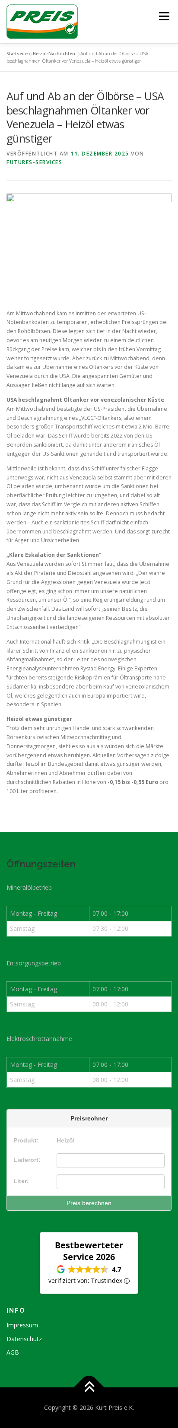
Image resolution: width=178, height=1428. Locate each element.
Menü (163, 16)
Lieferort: (27, 1159)
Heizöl (66, 1140)
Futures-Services (34, 162)
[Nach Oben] (89, 1387)
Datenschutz (24, 1339)
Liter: (21, 1180)
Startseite (17, 54)
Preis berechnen (89, 1203)
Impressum (22, 1325)
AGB (12, 1352)
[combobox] (111, 1160)
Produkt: (26, 1140)
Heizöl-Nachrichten (54, 54)
